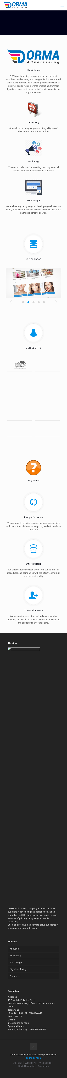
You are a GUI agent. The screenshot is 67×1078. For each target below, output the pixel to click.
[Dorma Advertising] (15, 5)
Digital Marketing (18, 969)
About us (14, 948)
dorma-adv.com (33, 1058)
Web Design (16, 962)
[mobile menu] (62, 5)
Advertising (15, 955)
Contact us (15, 976)
